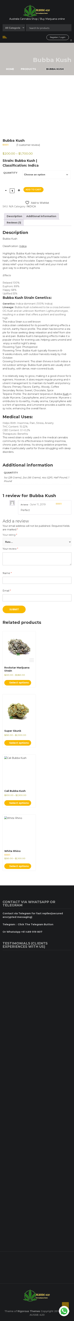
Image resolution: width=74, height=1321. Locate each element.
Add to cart (33, 189)
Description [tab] (14, 216)
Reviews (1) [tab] (14, 222)
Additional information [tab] (41, 216)
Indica (23, 246)
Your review (10, 548)
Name (7, 573)
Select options (19, 682)
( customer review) (28, 145)
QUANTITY (10, 172)
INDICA (31, 206)
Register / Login (57, 37)
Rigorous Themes (29, 1311)
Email (7, 590)
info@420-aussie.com (21, 1276)
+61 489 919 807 (18, 1266)
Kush (66, 394)
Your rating (10, 534)
